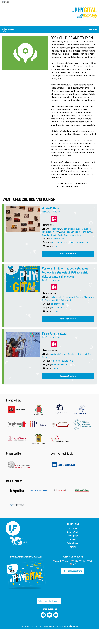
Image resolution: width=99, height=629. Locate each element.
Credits (39, 626)
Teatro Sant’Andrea (57, 239)
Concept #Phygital (73, 532)
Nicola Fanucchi (77, 235)
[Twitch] (90, 561)
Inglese (55, 368)
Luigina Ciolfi (55, 300)
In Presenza (65, 242)
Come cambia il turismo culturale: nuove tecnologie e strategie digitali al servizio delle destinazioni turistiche (65, 272)
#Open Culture (50, 208)
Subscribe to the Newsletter (49, 601)
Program (73, 539)
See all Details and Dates (68, 254)
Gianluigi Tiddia (65, 232)
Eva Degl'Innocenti (69, 297)
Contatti (73, 547)
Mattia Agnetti (66, 300)
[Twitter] (74, 561)
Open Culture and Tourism (51, 212)
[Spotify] (73, 564)
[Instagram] (66, 561)
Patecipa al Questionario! (73, 571)
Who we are (73, 528)
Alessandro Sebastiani (69, 229)
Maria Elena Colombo (49, 235)
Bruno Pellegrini (53, 232)
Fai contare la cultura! (54, 333)
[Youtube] (82, 561)
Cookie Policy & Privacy (55, 626)
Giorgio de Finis (76, 232)
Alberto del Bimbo (56, 297)
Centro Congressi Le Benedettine (62, 361)
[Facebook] (57, 561)
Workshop (64, 365)
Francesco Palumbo (83, 297)
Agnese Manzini (55, 229)
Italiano (55, 246)
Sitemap (66, 626)
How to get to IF (73, 536)
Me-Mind (71, 354)
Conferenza (56, 242)
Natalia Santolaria (81, 354)
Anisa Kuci (81, 229)
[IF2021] (5, 2)
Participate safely (73, 543)
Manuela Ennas (87, 232)
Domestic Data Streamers (58, 354)
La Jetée (44, 626)
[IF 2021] (84, 12)
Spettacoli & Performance (79, 242)
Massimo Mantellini (64, 235)
